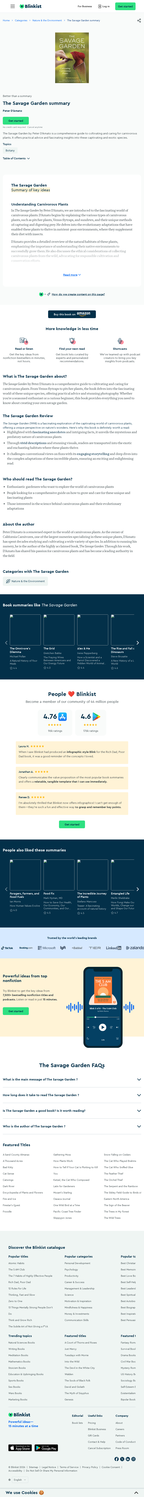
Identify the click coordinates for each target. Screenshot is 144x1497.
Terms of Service (69, 1467)
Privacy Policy (90, 1467)
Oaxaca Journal (61, 1198)
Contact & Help (96, 1441)
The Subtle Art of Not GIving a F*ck (28, 1326)
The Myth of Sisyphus (77, 1393)
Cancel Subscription (99, 1448)
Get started (125, 6)
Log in (106, 6)
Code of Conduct (126, 1441)
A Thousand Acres (13, 1161)
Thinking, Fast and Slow (21, 1294)
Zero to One (15, 1301)
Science (69, 1294)
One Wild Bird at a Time (66, 1205)
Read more (70, 274)
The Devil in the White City (80, 1367)
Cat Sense (8, 1173)
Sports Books (16, 1380)
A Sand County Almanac (16, 1154)
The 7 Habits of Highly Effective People (30, 1275)
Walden (69, 1374)
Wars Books (15, 1393)
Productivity (71, 1275)
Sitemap (33, 1467)
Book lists (77, 1422)
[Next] (137, 642)
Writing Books (16, 1348)
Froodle (7, 1211)
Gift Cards (93, 1435)
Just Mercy (71, 1348)
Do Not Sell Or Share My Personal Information (51, 1470)
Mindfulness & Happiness (78, 1307)
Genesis (69, 1399)
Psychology (71, 1269)
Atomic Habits (16, 1263)
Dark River (8, 1186)
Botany (10, 150)
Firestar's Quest (11, 1205)
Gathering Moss (62, 1154)
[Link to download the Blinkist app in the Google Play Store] (46, 1447)
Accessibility (15, 1470)
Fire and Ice (9, 1198)
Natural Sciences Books (21, 1342)
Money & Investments (77, 1313)
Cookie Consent (111, 1467)
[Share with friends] (139, 20)
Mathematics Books (19, 1361)
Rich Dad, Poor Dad (19, 1282)
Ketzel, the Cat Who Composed (71, 1180)
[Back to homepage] (30, 6)
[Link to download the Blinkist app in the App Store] (20, 1447)
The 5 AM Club (16, 1269)
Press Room (122, 1448)
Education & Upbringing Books (25, 1374)
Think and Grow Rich (20, 1320)
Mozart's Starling (62, 1192)
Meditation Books (18, 1355)
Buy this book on (65, 314)
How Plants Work (63, 1161)
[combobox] (20, 1480)
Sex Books (14, 1386)
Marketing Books (17, 1399)
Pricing (92, 1422)
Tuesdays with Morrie (77, 1355)
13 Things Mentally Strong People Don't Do (30, 1310)
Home (6, 20)
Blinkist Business (97, 1429)
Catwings (8, 1180)
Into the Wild (72, 1361)
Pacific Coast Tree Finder (67, 1211)
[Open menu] (12, 6)
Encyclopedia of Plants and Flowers (23, 1192)
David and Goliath (75, 1386)
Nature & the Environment (47, 20)
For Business (85, 6)
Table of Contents (14, 158)
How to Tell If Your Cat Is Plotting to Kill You (75, 1170)
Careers (120, 1429)
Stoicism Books (17, 1367)
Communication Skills (77, 1320)
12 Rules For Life (17, 1288)
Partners (120, 1435)
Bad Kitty (8, 1167)
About (119, 1422)
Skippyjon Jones (62, 1217)
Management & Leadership (79, 1288)
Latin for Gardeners (64, 1186)
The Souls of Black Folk (77, 1380)
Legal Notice (49, 1467)
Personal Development (77, 1263)
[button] (72, 1079)
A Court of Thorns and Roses (81, 1342)
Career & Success (74, 1282)
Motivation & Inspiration (78, 1301)
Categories (21, 20)
